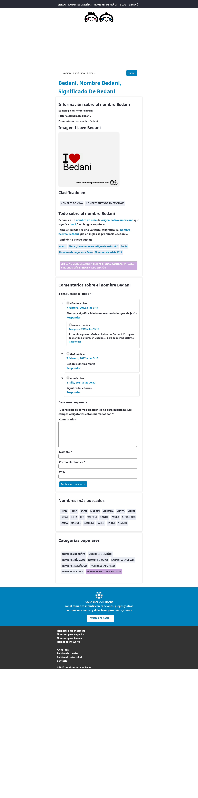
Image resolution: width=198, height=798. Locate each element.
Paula (115, 517)
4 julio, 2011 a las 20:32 (81, 382)
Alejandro (129, 517)
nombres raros (98, 559)
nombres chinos (72, 571)
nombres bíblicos (73, 559)
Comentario (68, 419)
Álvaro (122, 523)
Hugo (74, 511)
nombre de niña (86, 220)
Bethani (73, 234)
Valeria (92, 517)
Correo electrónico (72, 462)
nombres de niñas (74, 554)
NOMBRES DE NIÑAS (80, 4)
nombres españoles (75, 565)
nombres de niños (100, 554)
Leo (82, 517)
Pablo (101, 523)
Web (62, 472)
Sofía (83, 511)
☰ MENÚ (133, 4)
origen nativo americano (117, 220)
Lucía (64, 511)
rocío (74, 224)
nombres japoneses (103, 565)
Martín (95, 511)
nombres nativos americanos (105, 203)
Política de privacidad (69, 657)
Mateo (121, 511)
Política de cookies (67, 653)
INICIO (62, 4)
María (131, 511)
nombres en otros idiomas (103, 571)
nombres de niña (72, 203)
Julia (74, 517)
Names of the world (68, 641)
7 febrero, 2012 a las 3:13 (82, 358)
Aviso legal (63, 649)
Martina (108, 511)
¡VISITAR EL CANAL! (100, 618)
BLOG (123, 4)
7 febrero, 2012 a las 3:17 (82, 307)
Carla (111, 523)
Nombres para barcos (69, 638)
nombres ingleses (123, 559)
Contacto (62, 660)
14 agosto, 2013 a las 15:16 (84, 329)
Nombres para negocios (70, 634)
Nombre (65, 452)
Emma (64, 523)
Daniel (104, 517)
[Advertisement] (99, 45)
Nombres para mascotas (71, 630)
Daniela (89, 523)
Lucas (64, 517)
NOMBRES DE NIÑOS (106, 4)
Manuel (76, 523)
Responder (73, 317)
